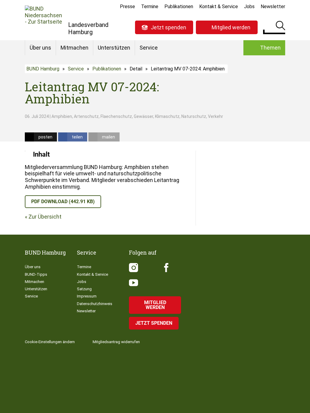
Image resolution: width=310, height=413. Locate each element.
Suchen (280, 26)
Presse (127, 6)
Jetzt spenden (168, 27)
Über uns (40, 47)
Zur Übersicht (44, 216)
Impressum (87, 296)
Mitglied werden (231, 27)
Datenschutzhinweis (94, 303)
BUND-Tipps (36, 274)
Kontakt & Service (218, 6)
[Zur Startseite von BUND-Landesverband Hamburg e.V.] (43, 19)
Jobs (249, 6)
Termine (149, 6)
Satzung (84, 289)
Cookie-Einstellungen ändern (50, 342)
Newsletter (273, 6)
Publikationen (178, 6)
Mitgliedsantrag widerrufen (116, 342)
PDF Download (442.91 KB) (63, 201)
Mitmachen (74, 47)
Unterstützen (114, 47)
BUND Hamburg (42, 69)
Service (149, 47)
